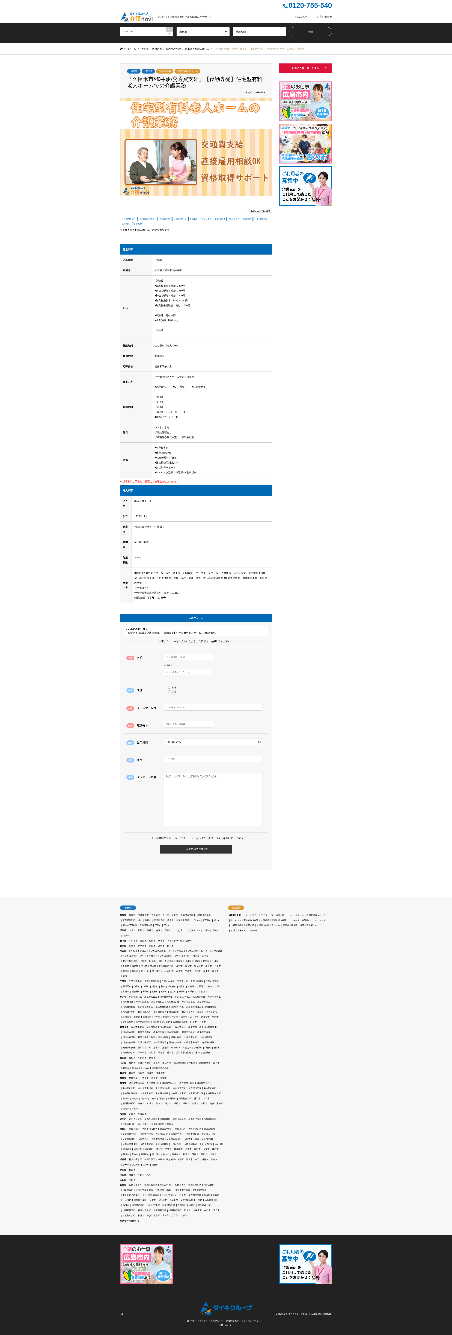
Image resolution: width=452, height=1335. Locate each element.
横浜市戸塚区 (203, 1032)
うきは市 (127, 1200)
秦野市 (152, 1052)
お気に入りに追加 (260, 210)
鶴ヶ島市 (198, 966)
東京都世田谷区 (145, 1007)
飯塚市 (207, 1195)
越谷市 (135, 966)
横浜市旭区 (152, 1027)
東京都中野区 (129, 1012)
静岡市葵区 (134, 1078)
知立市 (159, 1103)
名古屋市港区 (146, 1093)
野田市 (146, 991)
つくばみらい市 (192, 930)
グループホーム (296, 915)
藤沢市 (170, 1052)
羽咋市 (126, 1068)
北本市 (206, 961)
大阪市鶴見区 (192, 1134)
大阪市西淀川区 (174, 1139)
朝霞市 (196, 956)
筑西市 (168, 930)
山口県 (123, 1180)
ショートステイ (250, 915)
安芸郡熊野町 (129, 920)
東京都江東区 (142, 1001)
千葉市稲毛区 (135, 981)
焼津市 (163, 1078)
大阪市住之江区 (130, 1134)
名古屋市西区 (179, 1088)
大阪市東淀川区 (130, 1144)
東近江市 (142, 1113)
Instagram (121, 1314)
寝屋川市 (145, 1154)
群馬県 (123, 946)
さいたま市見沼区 (157, 951)
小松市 (192, 1063)
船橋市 (155, 991)
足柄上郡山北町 (183, 1052)
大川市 (152, 1200)
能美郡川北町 (180, 1063)
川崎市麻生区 (190, 1037)
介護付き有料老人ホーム (268, 925)
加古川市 (136, 1164)
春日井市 (172, 1098)
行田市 (215, 961)
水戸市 (132, 930)
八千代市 (192, 991)
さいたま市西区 (147, 956)
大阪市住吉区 (146, 1134)
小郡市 (199, 1200)
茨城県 (123, 930)
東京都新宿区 (188, 1001)
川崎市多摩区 (129, 1042)
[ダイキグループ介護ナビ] (226, 1312)
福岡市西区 (180, 1185)
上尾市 (205, 956)
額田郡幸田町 (129, 1103)
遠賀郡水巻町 (153, 1215)
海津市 (150, 1073)
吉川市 (206, 971)
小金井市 (136, 1017)
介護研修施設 (232, 1321)
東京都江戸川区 (182, 996)
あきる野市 (211, 1012)
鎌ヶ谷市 (172, 986)
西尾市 (195, 1103)
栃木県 (123, 940)
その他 (253, 930)
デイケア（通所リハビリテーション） (309, 920)
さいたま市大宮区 (213, 951)
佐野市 (152, 940)
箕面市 (195, 1154)
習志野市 (136, 991)
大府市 (153, 1098)
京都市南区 (143, 1124)
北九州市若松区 (169, 1195)
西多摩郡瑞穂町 (180, 1022)
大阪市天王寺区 (209, 1134)
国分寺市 (147, 1017)
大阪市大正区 (162, 1134)
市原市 (146, 986)
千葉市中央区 (168, 981)
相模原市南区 (129, 1047)
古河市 (159, 930)
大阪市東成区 (208, 1139)
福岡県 (134, 71)
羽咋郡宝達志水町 (160, 1068)
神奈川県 (124, 1027)
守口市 (204, 1154)
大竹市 (165, 915)
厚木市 (156, 1047)
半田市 (204, 1103)
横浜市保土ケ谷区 (146, 1037)
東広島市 (207, 920)
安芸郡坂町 (159, 920)
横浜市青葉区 (166, 1027)
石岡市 (141, 930)
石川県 (123, 1063)
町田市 (193, 1022)
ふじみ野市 (168, 971)
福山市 (217, 920)
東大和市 (166, 1022)
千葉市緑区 (182, 981)
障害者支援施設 (290, 925)
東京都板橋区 (166, 996)
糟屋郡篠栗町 (129, 1210)
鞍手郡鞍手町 (168, 1205)
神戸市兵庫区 (192, 1159)
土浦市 (206, 930)
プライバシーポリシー (252, 1321)
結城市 (126, 935)
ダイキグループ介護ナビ (299, 1314)
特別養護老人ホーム (316, 915)
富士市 (154, 1078)
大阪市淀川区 (206, 1144)
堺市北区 (219, 1144)
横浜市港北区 (137, 1027)
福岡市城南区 (150, 1185)
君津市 (202, 986)
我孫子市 (127, 986)
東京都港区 (174, 1012)
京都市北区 (165, 1119)
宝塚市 (146, 1164)
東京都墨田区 (129, 1007)
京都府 (123, 1119)
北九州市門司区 (200, 1190)
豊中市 (135, 1154)
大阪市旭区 (134, 1129)
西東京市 (205, 1017)
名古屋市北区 (153, 1083)
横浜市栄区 (158, 1032)
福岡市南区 (128, 1190)
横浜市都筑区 (129, 1037)
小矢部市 (142, 1057)
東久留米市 (128, 1022)
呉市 (140, 920)
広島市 (132, 915)
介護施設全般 (164, 71)
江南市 (141, 1103)
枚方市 (166, 1154)
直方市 (216, 1210)
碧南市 (126, 1108)
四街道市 (203, 991)
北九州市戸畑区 (182, 1190)
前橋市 (132, 946)
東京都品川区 (173, 1001)
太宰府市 (197, 1210)
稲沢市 (144, 1098)
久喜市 (126, 966)
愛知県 (123, 1083)
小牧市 (150, 1103)
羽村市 (215, 1017)
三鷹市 (202, 1022)
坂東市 (215, 930)
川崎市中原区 (144, 1042)
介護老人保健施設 (239, 930)
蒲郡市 (197, 1098)
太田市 (152, 946)
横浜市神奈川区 (211, 1027)
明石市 (205, 1159)
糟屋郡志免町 (144, 1210)
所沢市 (208, 966)
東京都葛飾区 (214, 996)
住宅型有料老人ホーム (187, 71)
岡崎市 (162, 1098)
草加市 (179, 966)
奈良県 (123, 1170)
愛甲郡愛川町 (144, 1047)
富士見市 (156, 971)
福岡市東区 (209, 1185)
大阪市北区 (180, 1129)
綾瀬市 (165, 1047)
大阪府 (123, 1129)
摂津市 (188, 1149)
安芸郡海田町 (186, 915)
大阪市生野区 (166, 1129)
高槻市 (126, 1154)
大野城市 (162, 1200)
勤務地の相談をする (129, 1220)
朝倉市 (182, 1195)
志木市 (153, 966)
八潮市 (197, 971)
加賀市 (156, 1063)
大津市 (132, 1113)
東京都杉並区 (203, 1001)
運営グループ (217, 1321)
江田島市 (155, 915)
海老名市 (187, 1047)
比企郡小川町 (155, 961)
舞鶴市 (170, 1124)
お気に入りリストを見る (305, 68)
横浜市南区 (176, 1037)
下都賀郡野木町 (174, 940)
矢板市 (188, 940)
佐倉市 (211, 986)
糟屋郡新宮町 (159, 1210)
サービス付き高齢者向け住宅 (244, 920)
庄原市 (170, 920)
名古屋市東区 (194, 1088)
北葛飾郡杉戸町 (166, 966)
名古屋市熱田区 (136, 1083)
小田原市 (198, 1047)
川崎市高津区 (206, 1037)
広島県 (123, 915)
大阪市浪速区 (129, 1139)
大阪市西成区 (157, 1139)
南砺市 (152, 1057)
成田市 (182, 991)
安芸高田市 (143, 915)
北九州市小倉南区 (164, 1190)
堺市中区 (138, 1149)
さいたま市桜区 (130, 956)
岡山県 (123, 1174)
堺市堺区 (127, 1149)
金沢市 (132, 1063)
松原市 (186, 1154)
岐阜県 (123, 1073)
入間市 (143, 961)
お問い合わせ (324, 16)
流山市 (173, 991)
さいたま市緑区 (165, 956)
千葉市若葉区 (212, 981)
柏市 (163, 986)
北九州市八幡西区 (150, 1195)
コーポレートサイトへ (197, 1321)
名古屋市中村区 (163, 1088)
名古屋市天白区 (204, 1083)
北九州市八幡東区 (131, 1195)
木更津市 (192, 986)
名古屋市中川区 (145, 1088)
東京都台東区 (162, 1007)
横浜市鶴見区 (188, 1032)
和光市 (215, 971)
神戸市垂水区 (135, 1159)
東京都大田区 (199, 996)
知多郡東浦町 (216, 1103)
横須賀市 (207, 1052)
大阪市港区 (176, 1144)
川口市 (188, 961)
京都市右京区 (135, 1119)
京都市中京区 (194, 1119)
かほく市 (166, 1063)
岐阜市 (132, 1073)
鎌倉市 (208, 1047)
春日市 (126, 1205)
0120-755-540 (310, 5)
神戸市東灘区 (177, 1159)
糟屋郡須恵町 (175, 1210)
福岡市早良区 (135, 1185)
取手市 (150, 930)
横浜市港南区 (144, 1032)
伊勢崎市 (142, 946)
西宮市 (155, 1164)
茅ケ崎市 (142, 1052)
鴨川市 (182, 986)
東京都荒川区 (135, 996)
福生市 (156, 1022)
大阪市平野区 (146, 1144)
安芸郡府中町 (145, 925)
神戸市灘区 (149, 1159)
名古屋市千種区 (186, 1083)
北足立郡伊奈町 (130, 961)
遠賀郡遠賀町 (211, 1200)
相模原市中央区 (191, 1042)
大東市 (206, 1149)
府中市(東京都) (143, 1022)
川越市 (197, 961)
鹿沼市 (143, 940)
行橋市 (183, 1215)
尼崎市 (214, 1159)
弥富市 (135, 1108)
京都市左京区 (179, 1119)
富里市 (126, 991)
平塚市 (161, 1052)
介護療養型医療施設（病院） (275, 920)
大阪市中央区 (177, 1134)
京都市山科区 (157, 1124)
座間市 (217, 1047)
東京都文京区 (159, 1012)
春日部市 (169, 961)
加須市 (179, 961)
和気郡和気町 (144, 1174)
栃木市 (161, 940)
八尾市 (213, 1154)
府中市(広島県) (130, 925)
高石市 (215, 1149)
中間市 (207, 1210)
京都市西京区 (210, 1119)
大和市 (197, 1052)
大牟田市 (173, 1200)
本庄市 (179, 971)
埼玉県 (123, 951)
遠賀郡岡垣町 (186, 1200)
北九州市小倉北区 (144, 1190)
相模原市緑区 (208, 1042)
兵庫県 (123, 1159)
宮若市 (165, 1215)
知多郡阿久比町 (213, 1093)
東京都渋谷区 (157, 1001)
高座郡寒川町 (129, 1052)
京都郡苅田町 (153, 1205)
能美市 (216, 1063)
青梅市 (126, 1017)
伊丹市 (126, 1164)
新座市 (126, 971)
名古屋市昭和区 (169, 1083)
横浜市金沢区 (129, 1032)
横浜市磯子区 (194, 1027)
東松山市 (145, 971)
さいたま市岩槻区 (137, 951)
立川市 (175, 1017)
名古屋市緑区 (210, 1088)
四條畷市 (178, 1149)
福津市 (141, 1215)
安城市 (126, 1098)
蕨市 (125, 976)
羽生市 (135, 971)
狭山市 (144, 966)
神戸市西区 (163, 1159)
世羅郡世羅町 (182, 920)
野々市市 (145, 1068)
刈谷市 (206, 1098)
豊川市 (168, 1103)
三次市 (167, 925)
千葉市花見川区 (151, 981)
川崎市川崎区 (159, 1042)
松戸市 (164, 991)
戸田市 (217, 966)
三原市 (158, 925)
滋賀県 (123, 1113)
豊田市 (177, 1103)
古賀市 (192, 1205)
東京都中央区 (177, 1007)
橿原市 (132, 1170)
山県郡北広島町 (203, 915)
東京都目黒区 (188, 1012)
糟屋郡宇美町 (140, 1200)
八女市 (174, 1215)
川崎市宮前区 (175, 1042)
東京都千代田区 (193, 1007)
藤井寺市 (176, 1154)
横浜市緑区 (163, 1037)
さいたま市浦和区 (194, 951)
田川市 (187, 1210)
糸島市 (216, 1195)
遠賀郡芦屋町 (194, 1195)
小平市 (157, 1017)
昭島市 (200, 1012)
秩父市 (188, 966)
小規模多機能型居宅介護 (242, 925)
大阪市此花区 (194, 1129)
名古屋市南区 (162, 1093)
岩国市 (132, 1180)
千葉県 (123, 981)
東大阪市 (156, 1154)
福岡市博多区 (194, 1185)
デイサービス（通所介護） (273, 915)
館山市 (220, 986)
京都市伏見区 (129, 1124)
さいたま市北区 (175, 951)
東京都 (123, 996)
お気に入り (301, 16)
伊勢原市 (175, 1047)
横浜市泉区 (180, 1027)
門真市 (168, 1149)
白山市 (135, 1068)
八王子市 (194, 1017)
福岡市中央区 (166, 1185)
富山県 (123, 1057)
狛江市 (166, 1017)
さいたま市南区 (182, 956)
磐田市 (145, 1078)
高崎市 (161, 946)
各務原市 (160, 1073)
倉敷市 (132, 1174)
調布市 (184, 1017)
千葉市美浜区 (197, 981)
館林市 (170, 946)
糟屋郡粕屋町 (138, 1205)
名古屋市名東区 (178, 1093)
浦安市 (155, 986)
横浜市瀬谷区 (173, 1032)
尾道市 (174, 915)
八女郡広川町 (129, 1215)
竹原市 (148, 920)
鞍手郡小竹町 (204, 1205)
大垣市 (141, 1073)
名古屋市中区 (129, 1088)
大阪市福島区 (162, 1144)
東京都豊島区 (210, 1007)
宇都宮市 (133, 940)
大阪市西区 (143, 1139)
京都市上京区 (150, 1119)
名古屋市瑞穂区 (130, 1093)
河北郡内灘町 (144, 1063)
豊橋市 (186, 1103)
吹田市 (197, 1149)
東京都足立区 (150, 996)
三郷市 (188, 971)
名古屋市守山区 (195, 1093)
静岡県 (123, 1078)
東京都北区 (128, 1001)
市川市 (137, 986)
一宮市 (135, 1098)
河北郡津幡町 (204, 1063)
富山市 (132, 1057)
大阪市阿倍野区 (149, 1129)
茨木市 (159, 1149)
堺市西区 (149, 1149)
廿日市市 (196, 920)
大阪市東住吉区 (191, 1139)
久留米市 (148, 71)
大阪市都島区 (190, 1144)
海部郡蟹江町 (185, 1098)
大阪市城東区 (210, 1129)
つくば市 (178, 930)
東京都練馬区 (144, 1012)
